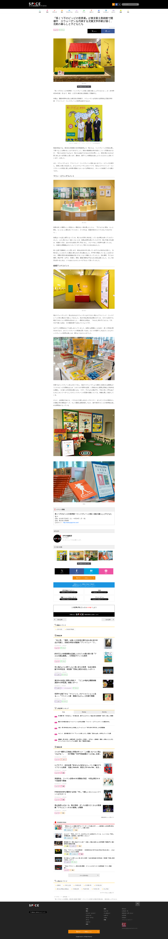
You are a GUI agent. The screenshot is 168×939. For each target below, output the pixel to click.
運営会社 (124, 908)
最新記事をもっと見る (106, 817)
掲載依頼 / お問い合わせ (127, 913)
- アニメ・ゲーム (89, 917)
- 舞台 (86, 911)
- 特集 (104, 919)
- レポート (105, 915)
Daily (63, 712)
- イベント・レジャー (90, 913)
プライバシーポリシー (127, 919)
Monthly (104, 712)
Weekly (84, 712)
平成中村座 (86, 889)
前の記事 (59, 619)
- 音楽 (86, 908)
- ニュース (105, 911)
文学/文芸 (59, 629)
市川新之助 (98, 885)
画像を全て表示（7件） (85, 86)
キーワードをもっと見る (106, 892)
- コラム (105, 917)
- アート (87, 919)
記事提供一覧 (125, 911)
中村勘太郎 (76, 889)
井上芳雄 (106, 889)
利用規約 (124, 917)
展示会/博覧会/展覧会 (63, 889)
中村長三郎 (96, 889)
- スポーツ (87, 922)
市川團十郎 (88, 885)
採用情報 (124, 915)
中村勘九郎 (78, 885)
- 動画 (104, 908)
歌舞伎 (59, 885)
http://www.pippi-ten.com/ (71, 522)
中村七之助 (68, 885)
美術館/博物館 (70, 629)
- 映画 (86, 924)
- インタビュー (106, 913)
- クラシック (88, 915)
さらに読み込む (84, 875)
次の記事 (108, 619)
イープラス (56, 896)
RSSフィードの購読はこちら (85, 578)
